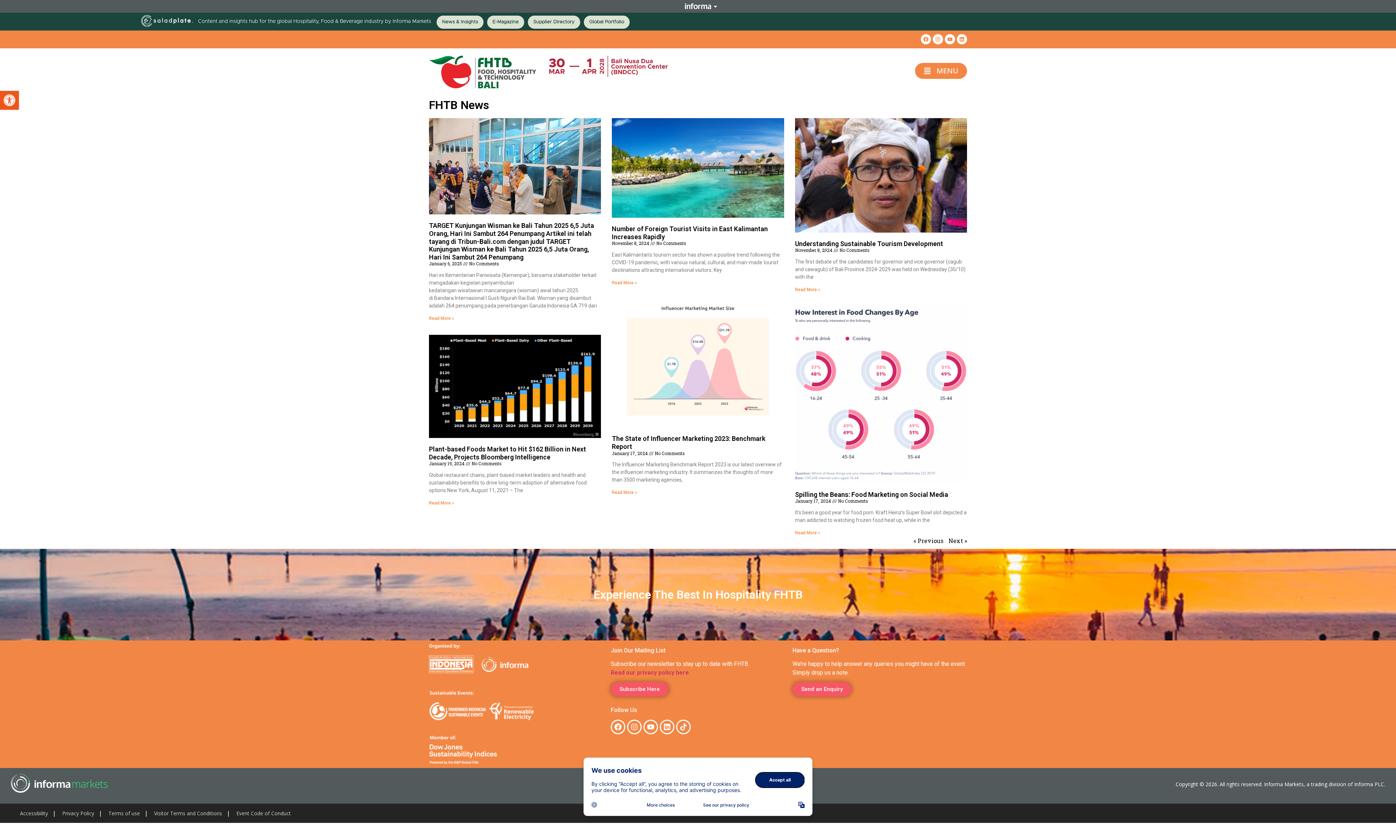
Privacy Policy (78, 813)
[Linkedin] (962, 39)
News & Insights (460, 22)
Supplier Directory (554, 22)
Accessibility (34, 813)
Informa (698, 6)
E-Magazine (506, 22)
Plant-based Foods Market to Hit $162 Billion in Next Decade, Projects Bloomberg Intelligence (507, 453)
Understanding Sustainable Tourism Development (869, 244)
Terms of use (124, 813)
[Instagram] (938, 39)
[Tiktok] (683, 727)
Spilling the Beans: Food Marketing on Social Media (871, 494)
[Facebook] (926, 39)
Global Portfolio (606, 22)
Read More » (441, 318)
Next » (957, 540)
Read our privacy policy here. (650, 672)
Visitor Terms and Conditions (188, 813)
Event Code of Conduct (263, 813)
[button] (9, 100)
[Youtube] (950, 39)
